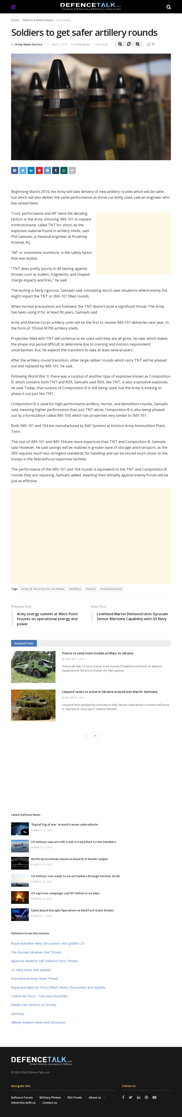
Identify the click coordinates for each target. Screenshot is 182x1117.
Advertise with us (23, 1103)
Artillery (75, 589)
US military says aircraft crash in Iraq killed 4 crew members (73, 842)
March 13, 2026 (42, 830)
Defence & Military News (37, 20)
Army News (63, 20)
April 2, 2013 (59, 44)
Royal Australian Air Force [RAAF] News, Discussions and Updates (58, 987)
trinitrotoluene (111, 589)
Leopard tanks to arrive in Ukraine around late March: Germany (110, 692)
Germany (17, 1014)
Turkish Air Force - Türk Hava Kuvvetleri (39, 996)
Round (90, 589)
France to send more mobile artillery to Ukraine (97, 653)
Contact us (49, 1103)
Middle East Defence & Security (33, 1005)
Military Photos (50, 1097)
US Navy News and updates (31, 970)
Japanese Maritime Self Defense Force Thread (44, 961)
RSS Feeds (74, 1097)
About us (95, 1097)
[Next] (95, 736)
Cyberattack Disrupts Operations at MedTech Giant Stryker (72, 910)
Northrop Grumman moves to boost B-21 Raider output (69, 859)
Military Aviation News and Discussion (38, 1022)
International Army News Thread (34, 978)
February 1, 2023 (74, 659)
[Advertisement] (133, 243)
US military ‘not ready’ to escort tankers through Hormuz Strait (75, 876)
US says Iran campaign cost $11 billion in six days (65, 893)
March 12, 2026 (42, 881)
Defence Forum (22, 1097)
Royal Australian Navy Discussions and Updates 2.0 (48, 943)
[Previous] (87, 736)
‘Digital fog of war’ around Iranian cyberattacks (64, 824)
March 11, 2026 (42, 915)
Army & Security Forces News (43, 589)
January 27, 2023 (74, 697)
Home (15, 20)
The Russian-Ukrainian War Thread (36, 952)
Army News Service (28, 44)
